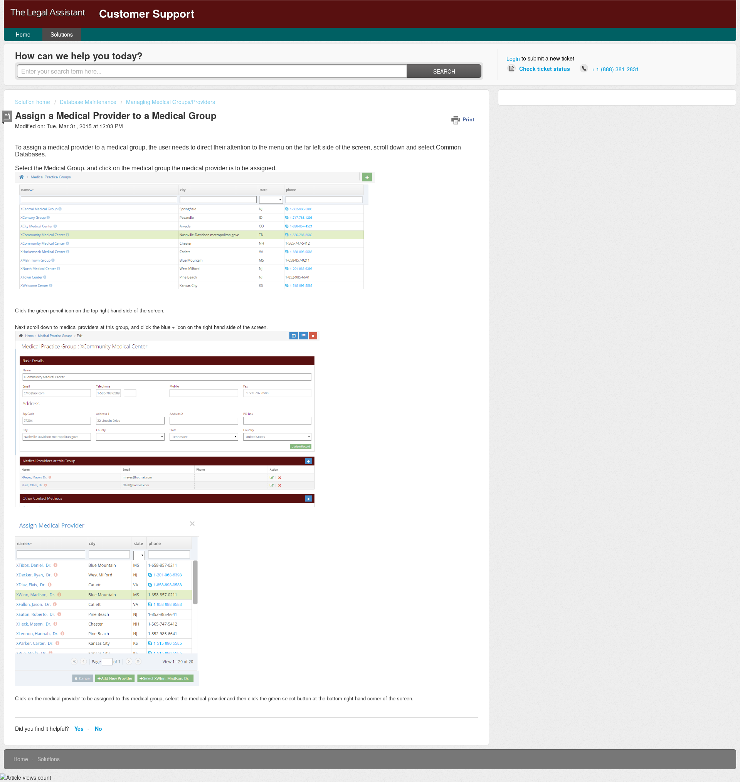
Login (513, 58)
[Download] (356, 297)
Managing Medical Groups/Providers (170, 102)
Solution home (33, 102)
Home (23, 34)
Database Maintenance (88, 102)
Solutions (61, 34)
